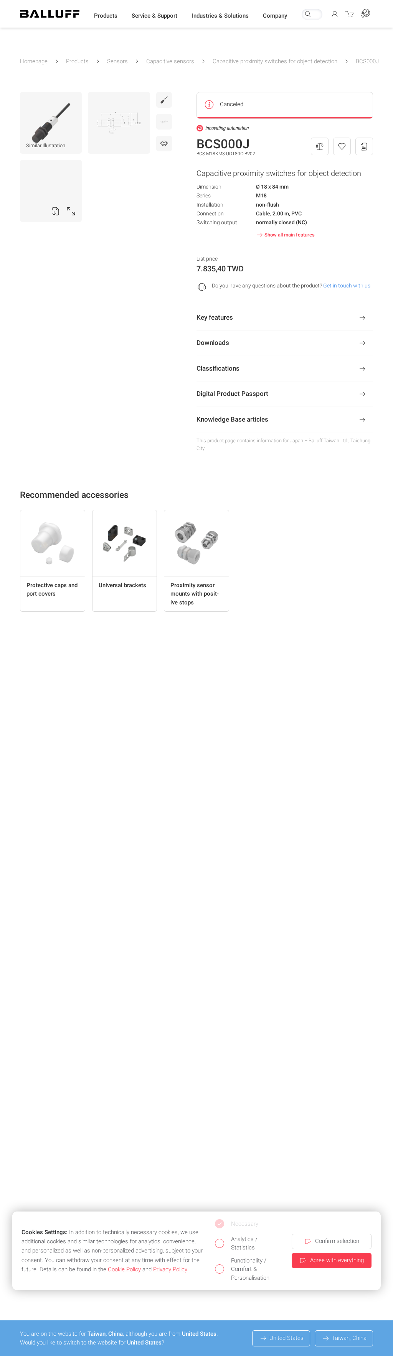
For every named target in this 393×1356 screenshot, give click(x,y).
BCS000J (367, 61)
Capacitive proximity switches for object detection (275, 61)
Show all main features (289, 235)
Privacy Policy (170, 1269)
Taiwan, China (349, 1338)
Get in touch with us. (347, 285)
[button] (105, 16)
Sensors (117, 61)
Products (77, 61)
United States (286, 1338)
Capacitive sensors (170, 61)
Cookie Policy (124, 1269)
